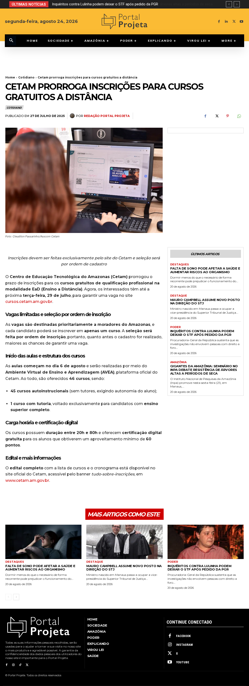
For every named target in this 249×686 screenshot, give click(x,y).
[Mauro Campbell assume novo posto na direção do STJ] (124, 542)
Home (10, 77)
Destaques (179, 264)
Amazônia (178, 362)
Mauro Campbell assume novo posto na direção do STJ (205, 301)
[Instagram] (13, 665)
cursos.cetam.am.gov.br (28, 301)
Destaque (178, 295)
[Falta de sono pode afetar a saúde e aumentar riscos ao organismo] (43, 542)
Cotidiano (26, 77)
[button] (11, 41)
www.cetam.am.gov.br (27, 480)
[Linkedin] (226, 21)
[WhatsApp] (239, 116)
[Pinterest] (227, 116)
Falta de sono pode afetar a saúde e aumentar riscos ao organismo (205, 270)
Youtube (182, 662)
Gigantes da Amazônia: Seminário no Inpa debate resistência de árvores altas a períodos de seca (130, 4)
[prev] (229, 4)
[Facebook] (219, 21)
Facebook (183, 636)
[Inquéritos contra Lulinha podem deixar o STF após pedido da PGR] (206, 542)
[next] (237, 4)
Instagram (184, 645)
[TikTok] (20, 665)
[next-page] (16, 597)
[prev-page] (8, 597)
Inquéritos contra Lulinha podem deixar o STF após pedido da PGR (202, 333)
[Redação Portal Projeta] (73, 115)
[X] (234, 21)
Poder (175, 327)
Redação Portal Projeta (107, 116)
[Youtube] (241, 21)
